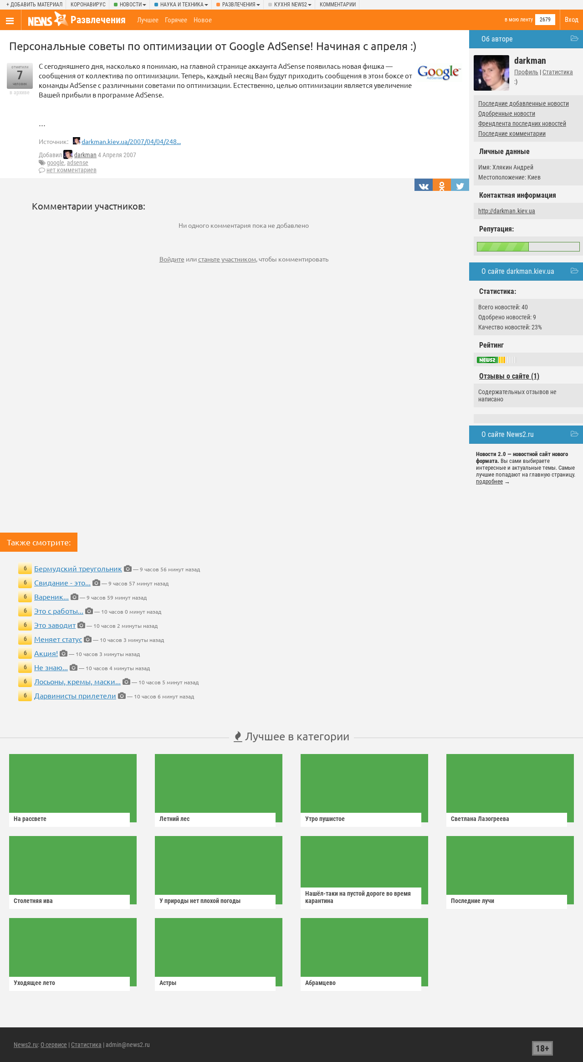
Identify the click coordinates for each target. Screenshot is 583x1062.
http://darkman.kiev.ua (506, 211)
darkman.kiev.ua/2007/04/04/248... (131, 141)
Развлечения (239, 4)
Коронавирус (88, 4)
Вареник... (51, 596)
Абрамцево (320, 982)
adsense (77, 162)
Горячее (176, 20)
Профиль (526, 72)
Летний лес (174, 818)
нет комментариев (71, 170)
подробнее (489, 481)
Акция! (46, 652)
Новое (203, 20)
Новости (131, 4)
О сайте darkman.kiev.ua (517, 271)
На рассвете (30, 818)
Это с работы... (58, 610)
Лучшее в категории (295, 736)
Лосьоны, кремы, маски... (77, 681)
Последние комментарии (512, 133)
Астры (167, 982)
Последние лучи (472, 900)
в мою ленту (519, 19)
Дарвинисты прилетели (75, 695)
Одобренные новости (506, 113)
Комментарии (338, 4)
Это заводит (55, 624)
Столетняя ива (33, 900)
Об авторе (497, 39)
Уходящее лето (34, 982)
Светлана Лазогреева (480, 818)
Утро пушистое (325, 818)
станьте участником (227, 259)
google (55, 162)
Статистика (557, 72)
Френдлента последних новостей (522, 123)
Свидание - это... (62, 582)
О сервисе (54, 1044)
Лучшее (148, 20)
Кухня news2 (290, 4)
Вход (571, 19)
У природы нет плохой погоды (199, 900)
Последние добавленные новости (523, 103)
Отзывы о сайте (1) (509, 376)
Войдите (171, 259)
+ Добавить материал (34, 4)
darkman (85, 155)
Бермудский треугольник (78, 568)
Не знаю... (51, 667)
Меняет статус (58, 638)
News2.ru (26, 1044)
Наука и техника (182, 4)
